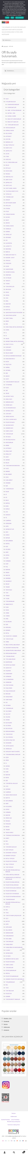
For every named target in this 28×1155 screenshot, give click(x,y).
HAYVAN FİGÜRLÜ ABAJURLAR (13, 650)
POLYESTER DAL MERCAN (12, 885)
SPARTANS (8, 275)
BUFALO (8, 509)
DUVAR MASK (9, 673)
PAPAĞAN (8, 578)
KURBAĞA (8, 561)
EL (6, 332)
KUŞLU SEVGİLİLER (10, 691)
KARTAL (8, 543)
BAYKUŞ (8, 503)
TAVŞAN (8, 587)
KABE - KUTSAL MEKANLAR (14, 110)
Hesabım (4, 1152)
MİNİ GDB (8, 694)
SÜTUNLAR (8, 278)
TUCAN (7, 598)
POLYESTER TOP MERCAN (12, 893)
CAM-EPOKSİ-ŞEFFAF (11, 315)
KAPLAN (8, 538)
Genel (7, 98)
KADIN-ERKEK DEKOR (11, 795)
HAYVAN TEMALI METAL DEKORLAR (15, 341)
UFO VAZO (8, 436)
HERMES (8, 231)
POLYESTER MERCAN (11, 891)
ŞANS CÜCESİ (9, 179)
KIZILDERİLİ (9, 806)
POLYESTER (9, 993)
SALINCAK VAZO (10, 425)
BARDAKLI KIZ (9, 142)
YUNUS (7, 610)
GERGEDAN (8, 523)
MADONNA (8, 249)
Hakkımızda (7, 1027)
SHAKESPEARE (9, 269)
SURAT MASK (9, 699)
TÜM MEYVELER (10, 488)
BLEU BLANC (9, 722)
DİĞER (7, 321)
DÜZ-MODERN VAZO (11, 408)
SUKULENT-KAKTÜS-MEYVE (13, 751)
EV (6, 335)
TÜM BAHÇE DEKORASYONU (13, 835)
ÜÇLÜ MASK (8, 711)
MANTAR (8, 774)
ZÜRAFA (8, 616)
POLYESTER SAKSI (10, 961)
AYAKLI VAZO (9, 399)
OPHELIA (8, 260)
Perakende (6, 1021)
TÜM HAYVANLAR (10, 601)
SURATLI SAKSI (9, 964)
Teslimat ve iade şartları (13, 1124)
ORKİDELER (9, 748)
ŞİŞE (7, 373)
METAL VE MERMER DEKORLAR (13, 356)
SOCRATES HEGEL (10, 272)
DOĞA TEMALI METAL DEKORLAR (14, 327)
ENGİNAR (8, 483)
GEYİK (7, 526)
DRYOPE (8, 223)
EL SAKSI (8, 950)
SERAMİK (8, 996)
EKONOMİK (8, 743)
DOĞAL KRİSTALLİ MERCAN (12, 874)
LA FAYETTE (9, 246)
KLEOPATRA (9, 243)
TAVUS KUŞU (9, 590)
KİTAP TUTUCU (9, 344)
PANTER (8, 575)
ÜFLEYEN (8, 717)
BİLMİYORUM (9, 662)
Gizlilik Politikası (5, 1119)
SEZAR (7, 266)
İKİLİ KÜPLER (9, 728)
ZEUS (7, 298)
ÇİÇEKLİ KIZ (8, 668)
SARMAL (8, 367)
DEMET (7, 838)
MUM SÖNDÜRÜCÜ (10, 358)
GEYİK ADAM (9, 927)
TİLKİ (7, 592)
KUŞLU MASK (9, 688)
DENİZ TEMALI (9, 318)
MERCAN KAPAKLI (10, 731)
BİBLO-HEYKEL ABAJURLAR (13, 644)
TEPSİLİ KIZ (8, 194)
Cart (21, 1151)
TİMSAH (8, 595)
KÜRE (7, 772)
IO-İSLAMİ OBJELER (11, 101)
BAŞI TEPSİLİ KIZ (10, 145)
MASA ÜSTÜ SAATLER (12, 122)
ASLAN (7, 491)
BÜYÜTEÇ (8, 309)
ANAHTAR (8, 304)
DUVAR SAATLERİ (11, 107)
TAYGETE (8, 280)
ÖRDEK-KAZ (9, 818)
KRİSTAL (8, 973)
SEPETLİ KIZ (9, 185)
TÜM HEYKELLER (10, 286)
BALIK (7, 500)
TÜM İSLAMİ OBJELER (13, 124)
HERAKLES (8, 228)
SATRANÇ (8, 370)
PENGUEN (8, 824)
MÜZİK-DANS (9, 171)
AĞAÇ (7, 301)
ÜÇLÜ (7, 918)
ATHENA (8, 208)
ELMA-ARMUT (9, 480)
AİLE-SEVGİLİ (9, 133)
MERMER (8, 630)
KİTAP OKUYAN (9, 685)
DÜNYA (7, 330)
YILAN (7, 607)
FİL (6, 517)
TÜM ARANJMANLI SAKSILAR (13, 754)
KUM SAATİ (8, 347)
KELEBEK (8, 549)
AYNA (7, 618)
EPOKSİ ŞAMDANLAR (11, 970)
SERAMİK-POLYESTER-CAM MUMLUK (15, 979)
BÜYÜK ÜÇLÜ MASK (10, 665)
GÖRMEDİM (8, 682)
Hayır (12, 17)
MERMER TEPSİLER (10, 855)
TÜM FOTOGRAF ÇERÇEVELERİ (13, 915)
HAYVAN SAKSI (9, 953)
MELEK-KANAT (9, 353)
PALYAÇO (8, 174)
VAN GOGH (8, 289)
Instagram (6, 1030)
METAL (7, 633)
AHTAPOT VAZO (10, 396)
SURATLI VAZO (9, 431)
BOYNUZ (8, 306)
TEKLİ (7, 844)
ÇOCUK (7, 153)
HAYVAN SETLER (10, 529)
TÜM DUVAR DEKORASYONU (13, 465)
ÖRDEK (7, 572)
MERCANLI (8, 627)
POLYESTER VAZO (10, 422)
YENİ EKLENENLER (10, 127)
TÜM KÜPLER (9, 734)
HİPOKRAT (8, 237)
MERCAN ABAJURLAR (11, 653)
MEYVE (7, 777)
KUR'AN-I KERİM (11, 116)
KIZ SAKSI (8, 956)
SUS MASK (8, 705)
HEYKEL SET (9, 234)
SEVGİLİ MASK (9, 696)
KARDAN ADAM (9, 933)
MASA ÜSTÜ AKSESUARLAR (14, 119)
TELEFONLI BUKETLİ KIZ (12, 191)
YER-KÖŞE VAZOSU (10, 439)
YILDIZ (7, 387)
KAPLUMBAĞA (9, 540)
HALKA (7, 338)
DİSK (7, 324)
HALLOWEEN (9, 930)
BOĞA (7, 506)
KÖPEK (7, 555)
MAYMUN (8, 569)
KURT (7, 564)
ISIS (6, 240)
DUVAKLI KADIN (10, 226)
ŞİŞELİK (7, 376)
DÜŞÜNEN (8, 670)
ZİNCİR (7, 393)
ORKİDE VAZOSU (10, 416)
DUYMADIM (8, 676)
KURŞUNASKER (9, 935)
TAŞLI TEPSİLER (10, 864)
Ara (14, 1152)
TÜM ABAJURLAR (10, 656)
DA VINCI (8, 217)
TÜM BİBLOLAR (9, 197)
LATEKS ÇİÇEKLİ (10, 746)
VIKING (7, 295)
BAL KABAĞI (9, 474)
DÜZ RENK (8, 725)
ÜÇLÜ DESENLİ (9, 737)
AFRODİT (8, 200)
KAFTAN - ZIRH (11, 113)
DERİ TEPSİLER (9, 850)
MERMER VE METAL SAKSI (12, 959)
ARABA (7, 445)
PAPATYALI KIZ (9, 176)
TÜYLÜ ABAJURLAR (10, 659)
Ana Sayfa (5, 46)
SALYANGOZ (9, 581)
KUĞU (7, 558)
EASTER (8, 921)
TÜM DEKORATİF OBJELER (12, 382)
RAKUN (7, 826)
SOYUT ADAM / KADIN (11, 188)
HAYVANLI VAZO (10, 410)
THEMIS (8, 283)
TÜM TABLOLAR (10, 990)
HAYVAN (8, 460)
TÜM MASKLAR (9, 708)
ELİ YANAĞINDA (9, 679)
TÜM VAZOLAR (9, 434)
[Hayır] (26, 10)
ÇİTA (7, 512)
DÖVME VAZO (9, 405)
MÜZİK (7, 361)
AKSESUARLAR (9, 442)
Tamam (7, 17)
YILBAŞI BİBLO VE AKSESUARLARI (14, 947)
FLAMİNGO (8, 520)
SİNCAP (7, 584)
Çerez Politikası (15, 1119)
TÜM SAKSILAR (9, 967)
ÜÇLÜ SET (8, 714)
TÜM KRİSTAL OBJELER (12, 783)
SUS (6, 702)
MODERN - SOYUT (10, 257)
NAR (7, 486)
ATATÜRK (8, 139)
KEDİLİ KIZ (8, 159)
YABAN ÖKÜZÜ (9, 604)
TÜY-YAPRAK (9, 384)
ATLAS (7, 211)
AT (6, 494)
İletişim (6, 1024)
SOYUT (7, 379)
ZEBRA (7, 613)
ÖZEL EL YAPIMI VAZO (11, 419)
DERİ (7, 624)
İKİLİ (7, 841)
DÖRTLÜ (8, 907)
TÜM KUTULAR (9, 639)
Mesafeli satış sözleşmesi (13, 1121)
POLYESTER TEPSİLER (11, 861)
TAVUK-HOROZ (9, 832)
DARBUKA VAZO (10, 402)
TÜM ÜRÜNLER (9, 941)
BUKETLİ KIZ (9, 148)
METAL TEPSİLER (10, 858)
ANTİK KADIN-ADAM (11, 202)
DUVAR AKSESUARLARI (13, 104)
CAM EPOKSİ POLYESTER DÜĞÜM (14, 312)
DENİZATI (8, 514)
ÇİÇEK (7, 457)
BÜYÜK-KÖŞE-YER (10, 740)
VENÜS (7, 292)
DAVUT (7, 220)
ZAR (7, 390)
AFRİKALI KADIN (10, 130)
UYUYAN (8, 720)
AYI (6, 497)
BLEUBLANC (9, 621)
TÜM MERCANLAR (10, 899)
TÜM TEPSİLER (9, 867)
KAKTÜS (8, 798)
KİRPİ (7, 552)
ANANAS (8, 471)
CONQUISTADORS (10, 214)
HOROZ (7, 535)
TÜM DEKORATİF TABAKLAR (13, 999)
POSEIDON (8, 263)
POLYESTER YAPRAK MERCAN (13, 896)
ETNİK (7, 156)
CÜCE (7, 786)
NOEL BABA (8, 938)
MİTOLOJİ (8, 168)
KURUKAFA (8, 350)
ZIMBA (7, 642)
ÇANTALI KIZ (9, 150)
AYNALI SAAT (9, 451)
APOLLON (8, 205)
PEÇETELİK (8, 364)
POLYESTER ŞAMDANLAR (12, 976)
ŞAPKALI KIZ (9, 182)
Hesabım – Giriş (8, 1018)
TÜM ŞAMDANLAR (10, 982)
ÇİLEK (7, 477)
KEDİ (7, 546)
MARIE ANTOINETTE (11, 254)
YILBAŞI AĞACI (9, 944)
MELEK (7, 165)
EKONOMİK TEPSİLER (11, 852)
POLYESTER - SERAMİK (11, 636)
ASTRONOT (8, 136)
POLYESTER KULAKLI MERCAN (13, 888)
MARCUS (8, 252)
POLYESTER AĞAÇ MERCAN (12, 882)
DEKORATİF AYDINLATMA (12, 647)
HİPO (7, 532)
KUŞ (7, 566)
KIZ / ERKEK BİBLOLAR (11, 162)
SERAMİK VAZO (9, 428)
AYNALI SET (8, 454)
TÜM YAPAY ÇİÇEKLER (11, 847)
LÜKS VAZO (8, 413)
